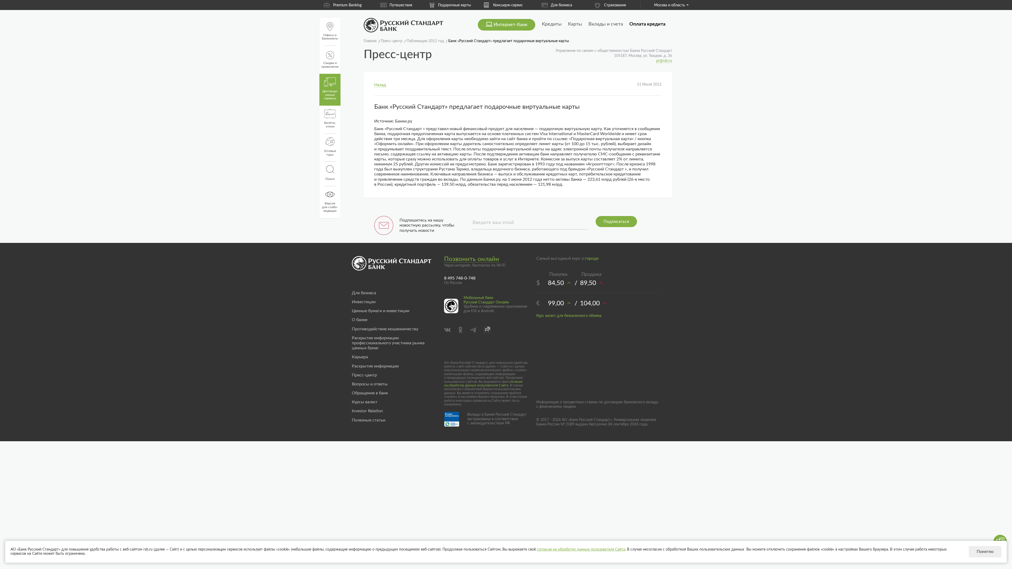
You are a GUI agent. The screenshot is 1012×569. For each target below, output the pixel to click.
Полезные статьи (368, 420)
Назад (380, 85)
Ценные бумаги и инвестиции (380, 311)
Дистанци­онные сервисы (330, 95)
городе (592, 258)
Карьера (360, 357)
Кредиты (552, 24)
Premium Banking (347, 5)
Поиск (330, 178)
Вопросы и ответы (370, 384)
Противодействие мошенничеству (385, 329)
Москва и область (669, 5)
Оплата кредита (647, 24)
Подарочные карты (454, 5)
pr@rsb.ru (664, 61)
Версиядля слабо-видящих (330, 207)
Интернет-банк (510, 24)
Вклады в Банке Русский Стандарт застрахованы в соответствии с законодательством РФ (497, 419)
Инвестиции (364, 302)
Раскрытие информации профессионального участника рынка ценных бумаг (388, 343)
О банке (359, 320)
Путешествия (401, 5)
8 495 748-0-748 (459, 278)
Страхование (615, 5)
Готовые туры (330, 152)
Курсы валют (364, 402)
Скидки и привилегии (330, 64)
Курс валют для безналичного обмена (568, 316)
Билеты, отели (330, 124)
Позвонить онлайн (471, 259)
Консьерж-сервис (508, 5)
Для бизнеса (561, 5)
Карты (575, 24)
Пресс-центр (364, 375)
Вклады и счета (605, 24)
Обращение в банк (370, 393)
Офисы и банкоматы (330, 36)
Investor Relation (367, 411)
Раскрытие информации (375, 366)
